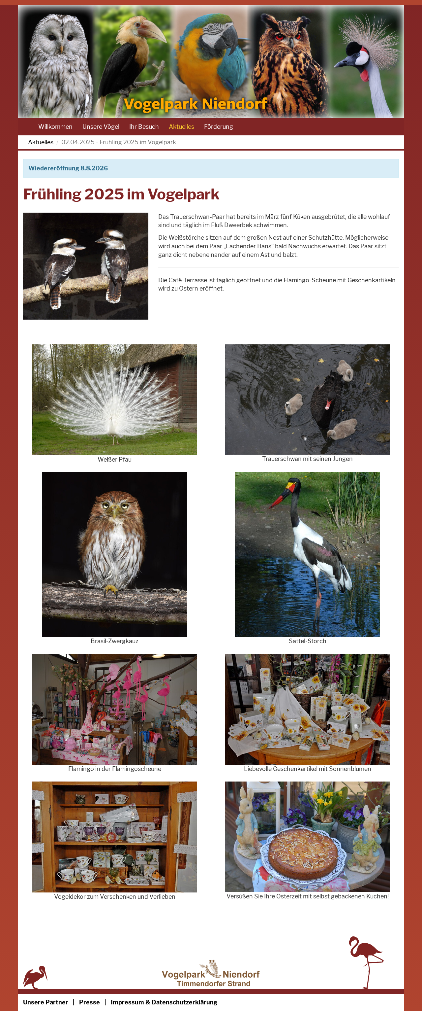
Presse (89, 1002)
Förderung (218, 126)
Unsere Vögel (100, 126)
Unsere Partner (45, 1002)
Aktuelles (181, 126)
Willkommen (55, 126)
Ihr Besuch (144, 126)
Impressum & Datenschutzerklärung (164, 1002)
